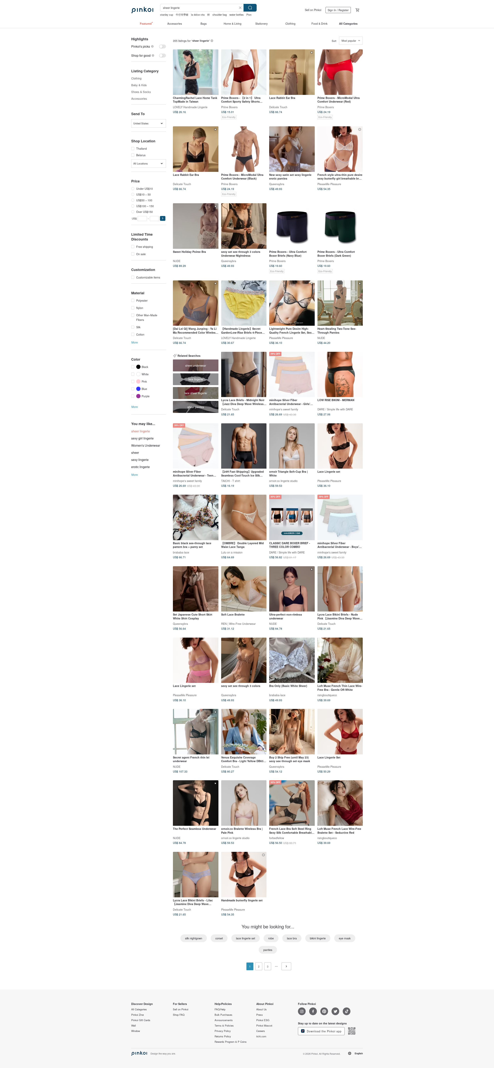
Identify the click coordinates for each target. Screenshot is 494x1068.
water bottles (236, 14)
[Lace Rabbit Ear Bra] (292, 72)
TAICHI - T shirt (230, 481)
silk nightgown (193, 938)
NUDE (176, 261)
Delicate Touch (278, 107)
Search (250, 8)
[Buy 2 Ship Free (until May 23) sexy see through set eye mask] (292, 731)
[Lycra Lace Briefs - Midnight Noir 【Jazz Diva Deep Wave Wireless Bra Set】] (244, 374)
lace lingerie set (245, 938)
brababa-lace (181, 552)
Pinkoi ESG (262, 1020)
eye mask (345, 938)
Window (135, 1031)
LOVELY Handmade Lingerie (190, 107)
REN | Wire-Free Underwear (238, 624)
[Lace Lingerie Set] (340, 731)
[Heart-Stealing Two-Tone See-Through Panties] (340, 303)
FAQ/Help (220, 1009)
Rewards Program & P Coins (231, 1041)
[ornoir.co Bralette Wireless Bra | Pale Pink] (244, 803)
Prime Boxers (229, 107)
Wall (133, 1025)
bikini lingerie (318, 938)
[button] (162, 218)
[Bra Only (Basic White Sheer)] (292, 660)
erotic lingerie (140, 467)
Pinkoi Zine (137, 1014)
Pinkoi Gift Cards (140, 1020)
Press (259, 1014)
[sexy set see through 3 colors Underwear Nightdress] (244, 226)
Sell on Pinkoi (313, 10)
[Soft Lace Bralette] (244, 589)
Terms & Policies (224, 1025)
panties (267, 950)
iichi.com (261, 1036)
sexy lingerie (140, 459)
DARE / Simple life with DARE (335, 409)
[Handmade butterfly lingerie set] (244, 874)
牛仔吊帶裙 (182, 14)
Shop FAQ (178, 1014)
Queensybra (276, 184)
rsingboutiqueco (327, 695)
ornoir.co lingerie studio (283, 481)
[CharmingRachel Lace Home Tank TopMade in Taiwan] (195, 72)
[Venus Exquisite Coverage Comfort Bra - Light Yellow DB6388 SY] (244, 731)
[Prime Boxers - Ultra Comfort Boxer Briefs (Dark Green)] (340, 226)
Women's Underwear (145, 445)
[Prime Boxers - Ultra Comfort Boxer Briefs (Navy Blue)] (292, 226)
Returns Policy (223, 1036)
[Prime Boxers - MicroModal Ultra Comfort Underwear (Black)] (244, 149)
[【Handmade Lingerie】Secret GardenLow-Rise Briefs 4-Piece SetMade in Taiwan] (244, 303)
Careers (260, 1031)
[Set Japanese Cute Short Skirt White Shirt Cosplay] (195, 589)
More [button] (134, 342)
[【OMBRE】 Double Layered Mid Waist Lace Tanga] (244, 517)
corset (219, 938)
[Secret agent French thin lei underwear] (195, 731)
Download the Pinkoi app (324, 1031)
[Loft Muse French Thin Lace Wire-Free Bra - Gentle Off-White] (340, 660)
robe (271, 938)
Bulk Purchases (223, 1014)
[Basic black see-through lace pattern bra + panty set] (195, 517)
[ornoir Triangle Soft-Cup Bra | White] (292, 446)
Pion (248, 14)
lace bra (292, 938)
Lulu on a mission (232, 552)
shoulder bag (219, 14)
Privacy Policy (223, 1031)
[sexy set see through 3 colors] (244, 660)
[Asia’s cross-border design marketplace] (142, 10)
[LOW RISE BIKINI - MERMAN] (340, 374)
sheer (135, 452)
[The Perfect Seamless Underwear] (195, 803)
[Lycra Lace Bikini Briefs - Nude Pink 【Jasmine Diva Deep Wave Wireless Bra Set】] (340, 589)
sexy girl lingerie (142, 438)
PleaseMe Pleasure (329, 184)
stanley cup (166, 14)
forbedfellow (276, 838)
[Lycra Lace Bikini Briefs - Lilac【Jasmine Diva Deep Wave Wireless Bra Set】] (195, 874)
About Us (261, 1009)
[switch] (148, 46)
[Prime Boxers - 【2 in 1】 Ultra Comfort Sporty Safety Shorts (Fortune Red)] (244, 72)
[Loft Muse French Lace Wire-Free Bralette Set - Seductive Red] (340, 803)
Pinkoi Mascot (264, 1025)
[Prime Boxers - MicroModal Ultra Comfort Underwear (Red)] (340, 72)
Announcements (224, 1020)
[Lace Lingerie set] (340, 446)
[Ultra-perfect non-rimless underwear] (292, 589)
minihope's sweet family (283, 409)
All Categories (139, 1009)
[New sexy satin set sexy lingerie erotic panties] (292, 149)
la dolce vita (198, 14)
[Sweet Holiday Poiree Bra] (195, 226)
